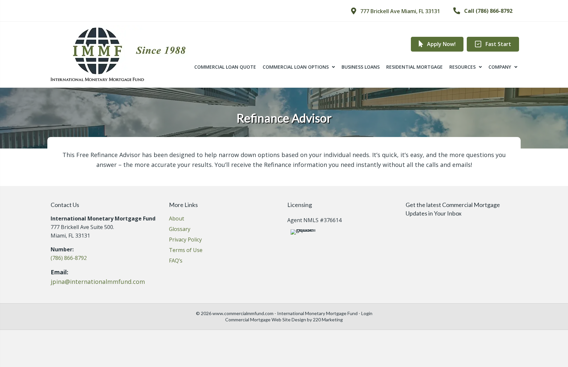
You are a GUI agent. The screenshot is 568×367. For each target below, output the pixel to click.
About (176, 219)
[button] (395, 11)
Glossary (179, 229)
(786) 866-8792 (69, 258)
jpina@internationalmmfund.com (98, 282)
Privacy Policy (185, 240)
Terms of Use (185, 250)
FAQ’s (175, 261)
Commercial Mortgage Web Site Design (265, 319)
